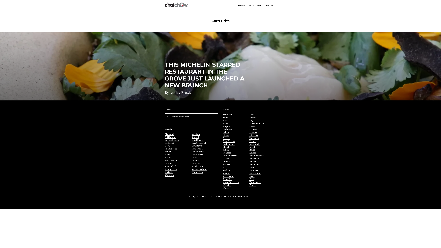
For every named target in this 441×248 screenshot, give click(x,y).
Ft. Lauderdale (171, 149)
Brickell (195, 137)
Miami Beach (197, 155)
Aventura (196, 134)
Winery (252, 185)
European (254, 138)
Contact (269, 5)
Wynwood (169, 175)
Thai (251, 179)
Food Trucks (229, 141)
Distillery (253, 135)
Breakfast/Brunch (257, 123)
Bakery (252, 118)
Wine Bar (227, 185)
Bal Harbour (170, 137)
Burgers (226, 126)
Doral (167, 146)
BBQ (251, 120)
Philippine (254, 164)
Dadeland (169, 143)
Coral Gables (198, 140)
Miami (168, 155)
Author (226, 118)
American (227, 115)
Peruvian (227, 164)
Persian (252, 161)
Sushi (251, 176)
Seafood (227, 170)
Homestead (197, 149)
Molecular (254, 159)
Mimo (194, 157)
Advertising (255, 5)
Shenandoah (171, 166)
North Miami (171, 160)
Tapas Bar (227, 179)
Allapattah (169, 134)
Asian (252, 115)
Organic (226, 161)
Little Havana (198, 152)
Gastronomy (229, 144)
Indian (226, 150)
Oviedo (168, 163)
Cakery (252, 126)
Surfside (169, 172)
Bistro (225, 123)
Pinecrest (196, 163)
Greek (252, 147)
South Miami (197, 166)
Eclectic (226, 138)
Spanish (226, 173)
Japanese (227, 153)
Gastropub (254, 144)
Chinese (253, 129)
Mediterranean (256, 156)
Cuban (226, 132)
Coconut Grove (172, 140)
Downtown (197, 146)
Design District (199, 143)
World (226, 188)
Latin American (230, 156)
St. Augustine (171, 169)
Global (226, 147)
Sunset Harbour (199, 169)
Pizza (225, 167)
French (252, 141)
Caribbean (227, 129)
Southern (253, 170)
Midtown (169, 157)
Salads (252, 167)
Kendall (168, 152)
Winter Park (197, 172)
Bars (225, 120)
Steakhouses (255, 173)
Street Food (228, 176)
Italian (252, 150)
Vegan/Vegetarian (231, 182)
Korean (252, 153)
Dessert (253, 132)
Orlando (195, 160)
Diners (226, 135)
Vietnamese (255, 182)
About (241, 5)
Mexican (227, 159)
